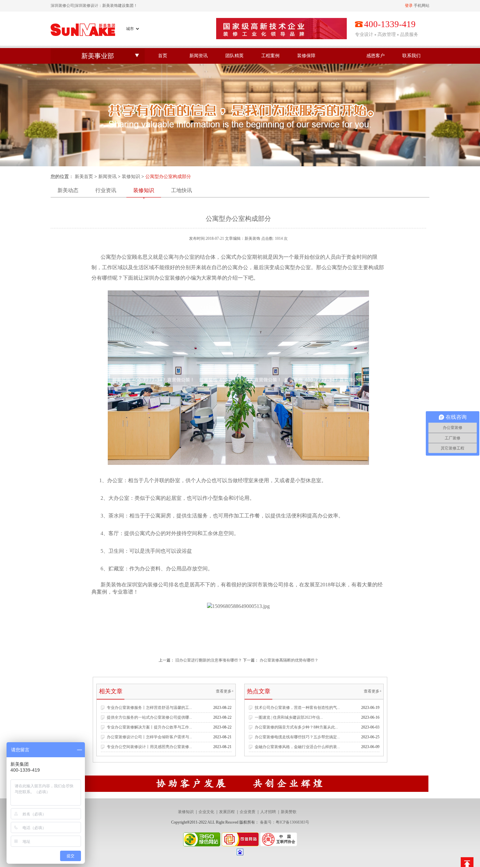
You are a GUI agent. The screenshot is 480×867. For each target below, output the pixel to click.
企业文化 (206, 812)
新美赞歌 (288, 812)
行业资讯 (105, 190)
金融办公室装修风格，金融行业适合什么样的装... (297, 746)
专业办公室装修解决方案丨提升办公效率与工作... (149, 727)
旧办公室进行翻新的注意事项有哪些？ (208, 660)
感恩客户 (375, 55)
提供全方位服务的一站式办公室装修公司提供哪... (149, 717)
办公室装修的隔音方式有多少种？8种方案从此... (296, 727)
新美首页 (84, 176)
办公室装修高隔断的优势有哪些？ (289, 660)
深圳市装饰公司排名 (270, 584)
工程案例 (270, 55)
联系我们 (411, 55)
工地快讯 (181, 190)
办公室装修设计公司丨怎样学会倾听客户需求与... (149, 737)
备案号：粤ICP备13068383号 (284, 822)
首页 (162, 55)
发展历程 (227, 812)
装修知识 (131, 176)
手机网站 (421, 5)
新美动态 (67, 190)
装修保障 (306, 55)
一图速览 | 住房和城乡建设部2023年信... (289, 717)
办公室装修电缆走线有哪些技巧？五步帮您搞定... (297, 737)
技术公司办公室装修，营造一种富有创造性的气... (297, 707)
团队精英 (234, 55)
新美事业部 (97, 55)
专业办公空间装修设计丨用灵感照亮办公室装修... (149, 746)
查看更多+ (225, 691)
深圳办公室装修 (162, 278)
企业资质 (247, 812)
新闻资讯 (198, 55)
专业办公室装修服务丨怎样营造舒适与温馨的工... (149, 707)
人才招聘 (268, 812)
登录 (409, 5)
